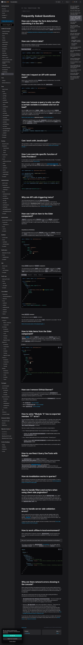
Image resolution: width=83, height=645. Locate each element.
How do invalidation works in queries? (75, 62)
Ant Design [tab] (24, 274)
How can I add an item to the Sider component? (75, 34)
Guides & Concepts (32, 8)
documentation (46, 544)
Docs (25, 8)
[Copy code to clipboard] (60, 52)
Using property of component (76, 41)
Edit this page (24, 627)
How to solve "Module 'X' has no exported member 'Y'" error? (75, 55)
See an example (35, 402)
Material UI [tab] (30, 274)
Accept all (12, 635)
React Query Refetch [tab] (26, 49)
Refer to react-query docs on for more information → (38, 117)
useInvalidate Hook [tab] (36, 49)
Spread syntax (36, 161)
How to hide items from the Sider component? (75, 48)
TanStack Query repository (46, 206)
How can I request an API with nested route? (75, 13)
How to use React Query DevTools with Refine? (75, 59)
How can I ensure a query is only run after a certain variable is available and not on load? (75, 18)
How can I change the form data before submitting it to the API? (74, 7)
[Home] (22, 8)
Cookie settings (12, 641)
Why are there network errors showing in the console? (75, 78)
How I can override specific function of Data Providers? (75, 26)
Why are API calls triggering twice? (73, 31)
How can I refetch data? (75, 10)
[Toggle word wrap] (58, 347)
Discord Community (31, 618)
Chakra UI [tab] (40, 274)
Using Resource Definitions (74, 37)
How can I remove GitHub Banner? (75, 51)
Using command (74, 44)
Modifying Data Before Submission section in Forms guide (40, 32)
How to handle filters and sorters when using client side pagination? (75, 66)
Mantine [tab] (35, 274)
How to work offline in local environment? (74, 74)
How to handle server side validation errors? (75, 70)
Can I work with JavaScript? (73, 23)
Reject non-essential (12, 638)
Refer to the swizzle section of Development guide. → (33, 323)
